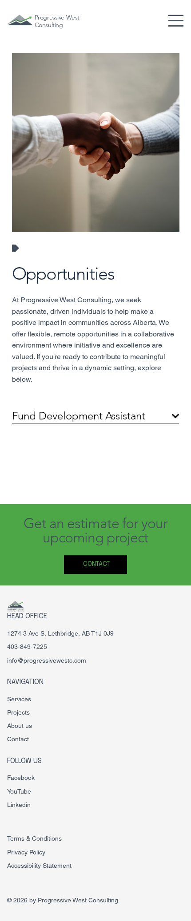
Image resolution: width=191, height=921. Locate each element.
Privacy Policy (26, 852)
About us (19, 725)
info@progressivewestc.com (46, 660)
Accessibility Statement (39, 865)
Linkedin (19, 804)
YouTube (19, 791)
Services (19, 699)
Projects (18, 712)
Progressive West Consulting (57, 21)
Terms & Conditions (34, 838)
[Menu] (176, 20)
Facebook (21, 777)
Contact (18, 739)
